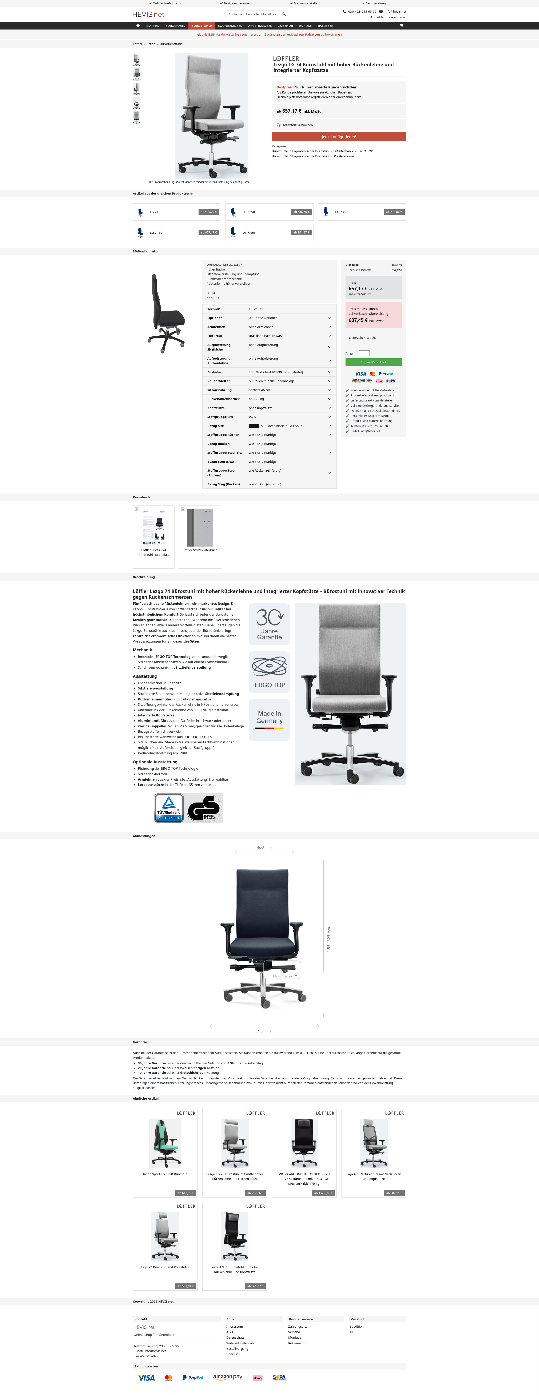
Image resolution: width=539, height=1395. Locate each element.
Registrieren (397, 17)
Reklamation (297, 1343)
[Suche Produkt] (284, 14)
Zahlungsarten (298, 1326)
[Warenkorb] (401, 25)
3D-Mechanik (343, 151)
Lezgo (151, 44)
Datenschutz (235, 1337)
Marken (152, 25)
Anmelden (377, 17)
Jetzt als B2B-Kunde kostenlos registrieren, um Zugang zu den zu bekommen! (269, 34)
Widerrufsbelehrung (241, 1343)
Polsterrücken (344, 156)
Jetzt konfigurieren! (339, 136)
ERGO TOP (365, 151)
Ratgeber (325, 25)
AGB (229, 1332)
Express (305, 25)
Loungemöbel (230, 25)
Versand (294, 1332)
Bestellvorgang (237, 1348)
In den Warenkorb (374, 362)
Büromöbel (175, 25)
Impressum (234, 1326)
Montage (294, 1337)
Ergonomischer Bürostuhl (311, 151)
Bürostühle (202, 25)
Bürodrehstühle (171, 44)
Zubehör (285, 25)
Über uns (233, 1354)
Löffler (137, 44)
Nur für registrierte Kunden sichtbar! (326, 87)
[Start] (138, 25)
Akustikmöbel (260, 25)
